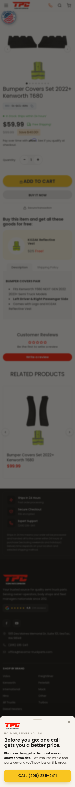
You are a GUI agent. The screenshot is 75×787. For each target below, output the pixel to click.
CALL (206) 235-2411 (37, 775)
